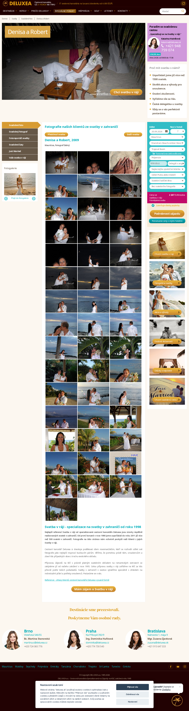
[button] (167, 137)
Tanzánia (66, 666)
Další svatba (133, 134)
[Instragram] (185, 666)
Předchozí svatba (56, 134)
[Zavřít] (180, 687)
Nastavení (132, 702)
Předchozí (6, 198)
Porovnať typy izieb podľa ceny (168, 153)
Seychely (30, 666)
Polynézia (43, 666)
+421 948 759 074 (171, 47)
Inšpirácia (83, 10)
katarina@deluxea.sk (171, 42)
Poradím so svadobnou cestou (163, 28)
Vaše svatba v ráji (17, 157)
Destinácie (9, 10)
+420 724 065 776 (33, 646)
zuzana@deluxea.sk (158, 642)
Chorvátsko (79, 666)
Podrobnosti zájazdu (167, 213)
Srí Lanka (104, 666)
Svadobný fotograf (18, 131)
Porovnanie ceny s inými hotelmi (167, 221)
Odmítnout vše (132, 694)
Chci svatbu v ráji (126, 92)
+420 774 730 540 (95, 646)
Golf (96, 10)
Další (34, 198)
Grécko (127, 666)
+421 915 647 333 (157, 646)
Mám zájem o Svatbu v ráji (93, 589)
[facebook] (171, 666)
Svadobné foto (16, 125)
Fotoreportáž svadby (19, 138)
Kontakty (123, 10)
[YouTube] (178, 666)
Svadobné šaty (16, 144)
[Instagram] (183, 3)
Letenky (108, 10)
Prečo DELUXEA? (40, 10)
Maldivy (19, 666)
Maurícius (7, 666)
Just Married (15, 151)
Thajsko (92, 666)
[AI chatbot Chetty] (177, 700)
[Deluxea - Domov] (17, 3)
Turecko (116, 666)
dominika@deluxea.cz (97, 642)
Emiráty (54, 666)
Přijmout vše (132, 687)
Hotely (23, 10)
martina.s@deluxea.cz (35, 642)
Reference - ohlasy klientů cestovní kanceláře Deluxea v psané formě (77, 580)
